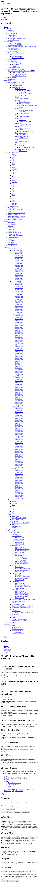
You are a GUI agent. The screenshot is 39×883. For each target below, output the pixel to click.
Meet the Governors (17, 629)
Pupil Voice (11, 609)
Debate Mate (15, 516)
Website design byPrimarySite (13, 791)
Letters (10, 239)
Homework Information (22, 594)
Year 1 (13, 157)
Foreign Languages (20, 133)
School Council (16, 611)
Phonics (21, 557)
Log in (6, 637)
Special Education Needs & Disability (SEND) (21, 71)
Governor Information (14, 627)
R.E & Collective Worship (22, 149)
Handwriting (22, 111)
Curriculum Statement (18, 84)
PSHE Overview (24, 146)
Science (17, 115)
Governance (11, 625)
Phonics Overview (24, 103)
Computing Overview (25, 121)
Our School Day (12, 33)
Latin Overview (23, 134)
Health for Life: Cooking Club (20, 523)
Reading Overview (24, 102)
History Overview (24, 128)
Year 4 (13, 162)
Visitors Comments (13, 40)
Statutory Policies (17, 56)
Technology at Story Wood (15, 218)
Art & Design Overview (26, 131)
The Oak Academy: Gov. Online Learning (24, 599)
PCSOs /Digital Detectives (19, 619)
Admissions (11, 224)
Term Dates (11, 79)
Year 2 (13, 159)
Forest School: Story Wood (15, 209)
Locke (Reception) (17, 281)
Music (17, 139)
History (17, 126)
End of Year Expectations (22, 550)
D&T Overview (23, 138)
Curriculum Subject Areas (19, 87)
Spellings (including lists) (26, 110)
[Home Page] (1, 5)
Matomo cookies (10, 851)
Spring (17, 363)
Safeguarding (12, 61)
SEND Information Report (19, 74)
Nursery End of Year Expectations (25, 91)
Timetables (11, 500)
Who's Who (11, 35)
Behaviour (15, 66)
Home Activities (19, 537)
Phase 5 (24, 560)
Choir (9, 529)
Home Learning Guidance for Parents (22, 606)
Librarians (14, 617)
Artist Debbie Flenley (18, 604)
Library (10, 211)
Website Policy (12, 786)
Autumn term (19, 480)
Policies (10, 54)
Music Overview (23, 141)
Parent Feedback (13, 234)
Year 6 (13, 165)
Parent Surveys (12, 244)
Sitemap (6, 779)
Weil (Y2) (14, 345)
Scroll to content (5, 3)
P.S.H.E (17, 144)
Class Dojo (11, 229)
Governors (7, 624)
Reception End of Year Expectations (25, 94)
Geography (18, 123)
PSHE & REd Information (26, 147)
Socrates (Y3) (16, 376)
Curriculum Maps (13, 152)
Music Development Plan (15, 219)
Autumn (17, 361)
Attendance (11, 227)
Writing (17, 108)
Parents (6, 221)
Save (16, 881)
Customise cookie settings (22, 812)
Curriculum (7, 80)
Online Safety (16, 64)
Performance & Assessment (16, 53)
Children (6, 247)
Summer (17, 364)
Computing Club (16, 526)
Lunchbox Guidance (14, 237)
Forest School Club (17, 519)
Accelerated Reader (13, 206)
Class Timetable (19, 539)
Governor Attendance (18, 633)
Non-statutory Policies (18, 58)
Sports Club (15, 521)
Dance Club (15, 524)
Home (6, 27)
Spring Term (18, 253)
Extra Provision (12, 231)
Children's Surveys (13, 531)
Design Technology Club (19, 518)
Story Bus (11, 622)
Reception (14, 156)
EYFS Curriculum (20, 89)
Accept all (10, 812)
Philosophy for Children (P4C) (17, 213)
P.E (16, 142)
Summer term (19, 306)
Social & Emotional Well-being (17, 620)
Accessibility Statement (14, 783)
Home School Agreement (15, 235)
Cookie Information (13, 784)
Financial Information (14, 49)
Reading (17, 100)
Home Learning (12, 534)
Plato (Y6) (15, 469)
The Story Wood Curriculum (16, 82)
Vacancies (11, 36)
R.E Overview (23, 151)
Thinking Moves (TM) (14, 214)
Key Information (9, 41)
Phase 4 (24, 558)
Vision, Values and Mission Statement (19, 38)
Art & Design (19, 129)
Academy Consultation (14, 43)
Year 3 (13, 160)
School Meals (12, 242)
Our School (7, 28)
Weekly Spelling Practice (22, 568)
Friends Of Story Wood (14, 232)
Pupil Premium (12, 59)
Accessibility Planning (18, 72)
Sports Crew (15, 614)
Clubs (9, 514)
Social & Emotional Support (16, 69)
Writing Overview (24, 113)
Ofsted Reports (12, 51)
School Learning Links (18, 601)
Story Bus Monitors (17, 616)
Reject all (3, 812)
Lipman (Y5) (15, 438)
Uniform (10, 245)
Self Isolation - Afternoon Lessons (21, 607)
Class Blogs (11, 249)
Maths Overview (23, 98)
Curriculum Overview (18, 85)
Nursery (14, 154)
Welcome (10, 30)
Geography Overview (25, 125)
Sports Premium (12, 77)
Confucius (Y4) (16, 407)
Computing (18, 118)
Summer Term (19, 255)
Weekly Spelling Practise (22, 549)
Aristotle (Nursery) (17, 250)
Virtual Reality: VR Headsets (16, 216)
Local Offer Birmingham (19, 76)
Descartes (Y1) (16, 314)
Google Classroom (13, 532)
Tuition (14, 527)
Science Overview (24, 116)
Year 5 (13, 164)
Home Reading (19, 542)
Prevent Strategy (16, 63)
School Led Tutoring (14, 67)
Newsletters (11, 222)
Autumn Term (19, 252)
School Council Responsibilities (24, 612)
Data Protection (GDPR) (15, 45)
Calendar (10, 226)
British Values (12, 208)
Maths (17, 97)
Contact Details (12, 32)
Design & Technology (21, 136)
